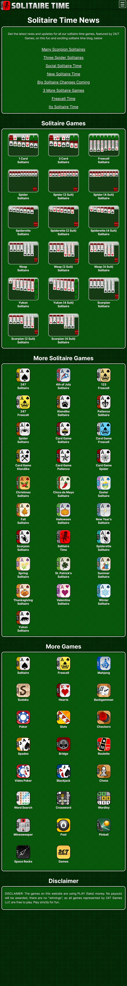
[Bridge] (63, 750)
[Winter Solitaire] (104, 596)
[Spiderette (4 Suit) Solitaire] (103, 227)
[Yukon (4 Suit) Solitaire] (63, 299)
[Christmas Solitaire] (23, 489)
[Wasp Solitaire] (23, 263)
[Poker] (23, 723)
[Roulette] (104, 750)
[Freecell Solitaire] (103, 155)
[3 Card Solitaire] (63, 155)
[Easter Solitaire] (104, 489)
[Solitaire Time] (63, 542)
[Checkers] (104, 723)
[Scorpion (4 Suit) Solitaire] (63, 335)
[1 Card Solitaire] (23, 155)
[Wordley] (104, 804)
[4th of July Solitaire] (63, 381)
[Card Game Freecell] (104, 435)
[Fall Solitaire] (23, 515)
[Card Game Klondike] (23, 462)
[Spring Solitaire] (23, 569)
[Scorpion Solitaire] (103, 299)
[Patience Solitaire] (104, 408)
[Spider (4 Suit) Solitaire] (103, 191)
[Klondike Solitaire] (63, 408)
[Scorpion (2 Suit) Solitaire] (23, 335)
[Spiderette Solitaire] (23, 227)
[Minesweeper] (23, 831)
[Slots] (63, 723)
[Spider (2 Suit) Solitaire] (63, 191)
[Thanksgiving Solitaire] (23, 596)
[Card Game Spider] (104, 462)
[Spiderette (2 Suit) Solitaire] (63, 227)
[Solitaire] (23, 669)
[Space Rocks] (23, 858)
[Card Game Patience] (63, 462)
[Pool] (63, 831)
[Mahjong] (104, 669)
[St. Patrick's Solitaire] (63, 569)
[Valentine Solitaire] (63, 596)
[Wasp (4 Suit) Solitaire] (103, 263)
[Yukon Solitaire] (23, 299)
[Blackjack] (63, 777)
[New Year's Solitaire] (104, 515)
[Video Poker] (23, 777)
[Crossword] (63, 804)
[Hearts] (63, 696)
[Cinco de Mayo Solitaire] (63, 489)
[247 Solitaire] (23, 381)
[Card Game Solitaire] (63, 435)
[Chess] (104, 777)
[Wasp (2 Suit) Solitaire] (63, 263)
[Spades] (23, 750)
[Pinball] (104, 831)
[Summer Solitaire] (104, 569)
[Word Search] (23, 804)
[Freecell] (63, 669)
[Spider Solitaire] (23, 191)
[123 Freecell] (104, 381)
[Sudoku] (23, 696)
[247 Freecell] (23, 408)
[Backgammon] (104, 696)
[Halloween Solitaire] (63, 515)
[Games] (63, 858)
